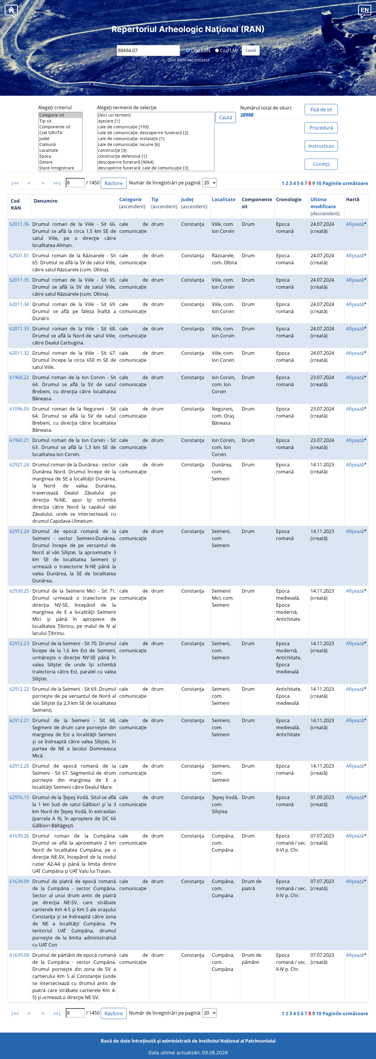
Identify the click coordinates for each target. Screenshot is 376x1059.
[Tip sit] (60, 121)
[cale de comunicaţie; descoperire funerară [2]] (156, 133)
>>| (57, 183)
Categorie (130, 199)
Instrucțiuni (321, 146)
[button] (364, 11)
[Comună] (60, 144)
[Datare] (60, 162)
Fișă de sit (321, 109)
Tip (154, 199)
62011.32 (19, 353)
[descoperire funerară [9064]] (156, 162)
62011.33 (19, 328)
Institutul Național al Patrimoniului (237, 1041)
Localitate (223, 199)
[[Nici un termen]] (156, 115)
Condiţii (321, 164)
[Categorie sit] (60, 115)
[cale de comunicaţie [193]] (156, 127)
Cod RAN (200, 50)
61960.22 (19, 377)
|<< (15, 183)
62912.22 (19, 689)
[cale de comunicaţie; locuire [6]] (156, 144)
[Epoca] (60, 156)
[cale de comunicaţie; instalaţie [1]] (156, 139)
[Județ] (60, 139)
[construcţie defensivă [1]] (156, 156)
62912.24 (19, 531)
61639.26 (19, 836)
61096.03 (19, 409)
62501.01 (19, 255)
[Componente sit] (60, 127)
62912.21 (19, 720)
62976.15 (19, 797)
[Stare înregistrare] (60, 168)
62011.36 (19, 224)
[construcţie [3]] (156, 150)
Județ (187, 199)
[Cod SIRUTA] (60, 133)
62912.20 (19, 766)
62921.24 (19, 464)
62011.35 (19, 280)
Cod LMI (228, 50)
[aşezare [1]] (156, 121)
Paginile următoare (345, 183)
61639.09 (19, 881)
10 (318, 183)
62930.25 (19, 591)
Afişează (355, 224)
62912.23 (19, 643)
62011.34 (19, 304)
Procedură (321, 128)
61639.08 (19, 955)
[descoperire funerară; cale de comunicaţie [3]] (156, 168)
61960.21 (19, 440)
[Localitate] (60, 150)
